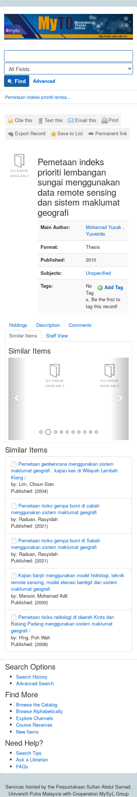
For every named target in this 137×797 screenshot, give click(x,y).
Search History (31, 676)
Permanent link (111, 133)
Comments (80, 324)
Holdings (18, 324)
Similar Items (23, 335)
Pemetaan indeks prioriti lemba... (37, 97)
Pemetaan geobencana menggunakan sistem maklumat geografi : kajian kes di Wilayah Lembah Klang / (64, 470)
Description (48, 324)
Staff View (57, 335)
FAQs (22, 766)
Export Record (30, 133)
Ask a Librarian (32, 759)
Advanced (44, 80)
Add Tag (113, 287)
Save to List (70, 133)
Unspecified (98, 272)
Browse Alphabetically (39, 711)
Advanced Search (35, 683)
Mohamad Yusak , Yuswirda (105, 230)
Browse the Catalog (36, 704)
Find (19, 81)
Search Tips (29, 752)
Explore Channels (34, 718)
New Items (27, 731)
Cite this (24, 120)
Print (113, 120)
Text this (54, 120)
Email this (85, 120)
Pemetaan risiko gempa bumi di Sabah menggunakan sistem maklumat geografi (55, 544)
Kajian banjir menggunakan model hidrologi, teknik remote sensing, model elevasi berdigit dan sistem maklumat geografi (67, 582)
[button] (17, 399)
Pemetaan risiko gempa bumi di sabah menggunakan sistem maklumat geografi (55, 509)
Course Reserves (34, 724)
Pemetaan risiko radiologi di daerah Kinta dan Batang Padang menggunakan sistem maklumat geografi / (62, 623)
